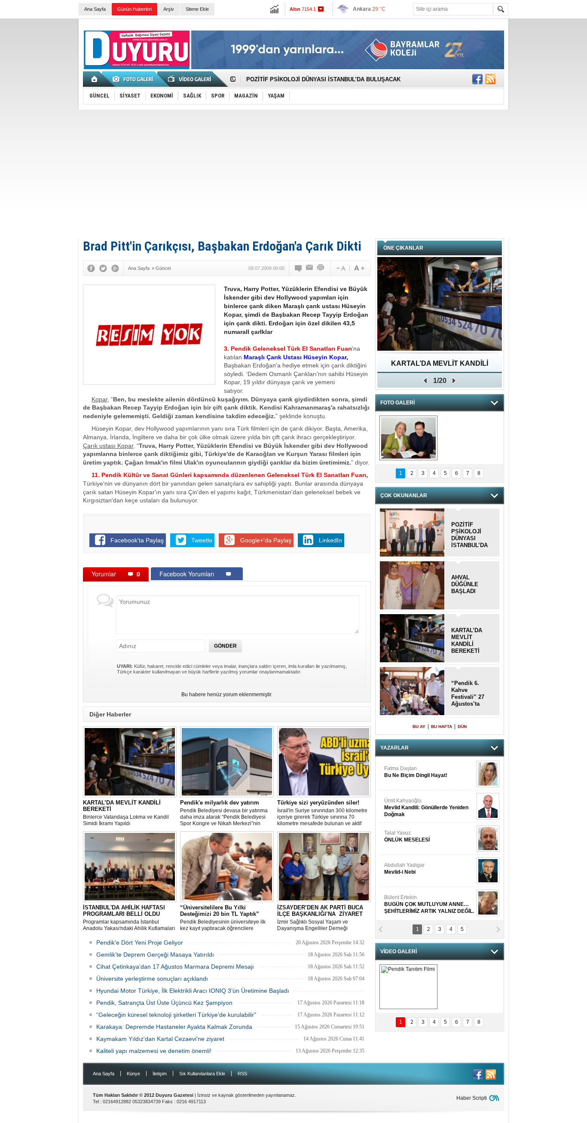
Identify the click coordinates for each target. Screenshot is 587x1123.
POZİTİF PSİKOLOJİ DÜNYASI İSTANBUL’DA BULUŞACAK (323, 79)
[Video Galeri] (190, 79)
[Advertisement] (293, 174)
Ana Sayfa (95, 9)
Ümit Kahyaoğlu (426, 807)
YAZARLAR (394, 748)
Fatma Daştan (415, 771)
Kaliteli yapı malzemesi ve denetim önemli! (153, 1050)
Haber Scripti (471, 1098)
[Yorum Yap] (299, 268)
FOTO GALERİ (397, 403)
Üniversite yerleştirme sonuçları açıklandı (152, 978)
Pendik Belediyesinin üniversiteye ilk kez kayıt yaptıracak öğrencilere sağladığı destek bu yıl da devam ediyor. (226, 918)
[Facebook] (91, 268)
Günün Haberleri (134, 9)
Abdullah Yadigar (404, 868)
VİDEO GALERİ (398, 952)
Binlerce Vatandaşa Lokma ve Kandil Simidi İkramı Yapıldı (126, 812)
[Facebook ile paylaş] (477, 79)
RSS (242, 1073)
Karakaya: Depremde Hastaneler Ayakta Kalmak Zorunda (174, 1026)
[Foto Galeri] (134, 79)
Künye (133, 1073)
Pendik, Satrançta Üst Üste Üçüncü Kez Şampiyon (164, 1002)
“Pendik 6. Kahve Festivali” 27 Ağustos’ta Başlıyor (467, 693)
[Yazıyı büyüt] (359, 268)
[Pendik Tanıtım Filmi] (408, 986)
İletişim (160, 1073)
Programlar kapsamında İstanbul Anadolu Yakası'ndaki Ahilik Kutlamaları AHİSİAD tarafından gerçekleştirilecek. (129, 918)
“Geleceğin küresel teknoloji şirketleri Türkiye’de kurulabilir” (176, 1014)
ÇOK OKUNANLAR (403, 496)
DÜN (462, 726)
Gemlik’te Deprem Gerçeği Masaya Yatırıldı (155, 954)
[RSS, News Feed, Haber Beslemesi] (490, 79)
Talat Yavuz (407, 836)
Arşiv (168, 9)
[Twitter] (103, 268)
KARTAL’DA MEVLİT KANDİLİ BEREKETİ (466, 640)
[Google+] (115, 268)
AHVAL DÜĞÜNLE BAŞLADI (464, 584)
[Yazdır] (321, 268)
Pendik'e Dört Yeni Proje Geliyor (139, 942)
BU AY (419, 726)
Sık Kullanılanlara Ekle (202, 1073)
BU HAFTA (441, 726)
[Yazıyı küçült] (340, 268)
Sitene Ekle (197, 9)
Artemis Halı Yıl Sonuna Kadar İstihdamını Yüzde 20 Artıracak (440, 366)
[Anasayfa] (95, 79)
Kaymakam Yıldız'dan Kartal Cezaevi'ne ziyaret (160, 1038)
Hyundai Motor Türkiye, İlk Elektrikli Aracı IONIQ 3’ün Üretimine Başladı (192, 990)
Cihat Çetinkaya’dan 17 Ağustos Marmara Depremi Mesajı (175, 966)
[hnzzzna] (408, 438)
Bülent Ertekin (429, 904)
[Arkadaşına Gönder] (310, 268)
